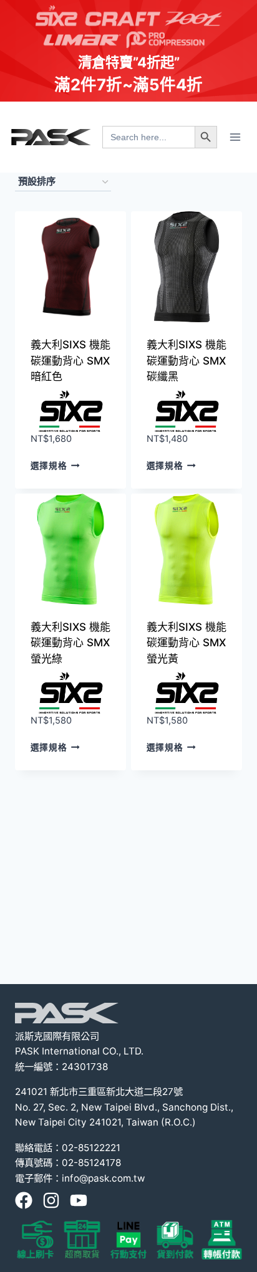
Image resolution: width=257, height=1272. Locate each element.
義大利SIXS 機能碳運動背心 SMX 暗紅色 (70, 360)
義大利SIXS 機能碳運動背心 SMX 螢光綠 (70, 643)
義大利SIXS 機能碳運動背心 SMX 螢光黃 (186, 643)
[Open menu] (234, 136)
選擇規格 (49, 466)
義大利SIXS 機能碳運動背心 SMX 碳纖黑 (186, 360)
